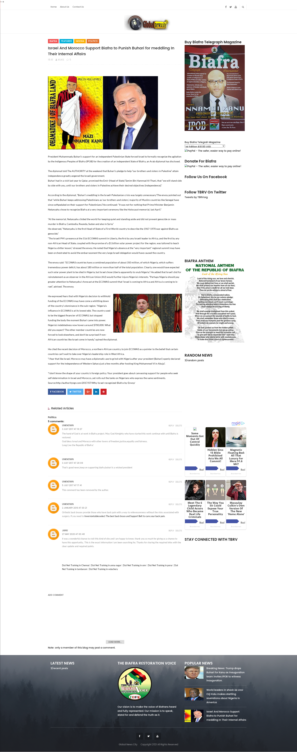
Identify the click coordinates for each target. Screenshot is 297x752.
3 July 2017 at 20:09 (72, 463)
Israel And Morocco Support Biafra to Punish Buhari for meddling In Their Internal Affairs (226, 715)
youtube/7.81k (237, 544)
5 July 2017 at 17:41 (72, 485)
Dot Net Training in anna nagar (106, 565)
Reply (171, 426)
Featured (66, 41)
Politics (93, 41)
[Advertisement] (215, 229)
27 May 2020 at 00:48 (73, 534)
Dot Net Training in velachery (103, 569)
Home (54, 7)
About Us (64, 7)
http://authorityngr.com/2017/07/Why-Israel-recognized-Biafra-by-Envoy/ (95, 382)
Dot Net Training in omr (134, 565)
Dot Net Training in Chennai (76, 565)
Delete (178, 426)
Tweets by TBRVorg (196, 197)
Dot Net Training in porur (160, 565)
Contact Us (78, 7)
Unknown (68, 425)
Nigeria (80, 41)
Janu (65, 530)
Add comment (56, 595)
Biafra (53, 41)
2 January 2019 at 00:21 (74, 508)
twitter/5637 (215, 544)
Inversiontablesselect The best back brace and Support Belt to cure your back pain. (124, 516)
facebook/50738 (194, 544)
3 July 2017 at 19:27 (72, 429)
